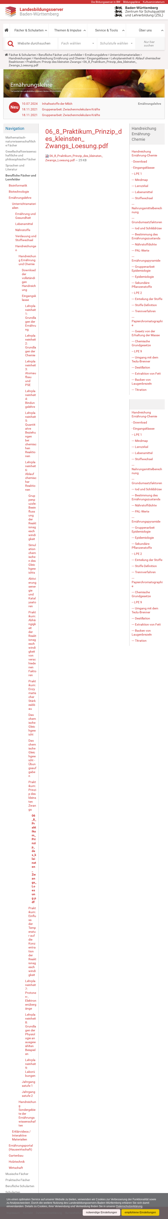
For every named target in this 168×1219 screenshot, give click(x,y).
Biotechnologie (19, 191)
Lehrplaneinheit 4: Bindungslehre (30, 398)
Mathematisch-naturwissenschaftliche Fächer (20, 141)
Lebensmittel (24, 224)
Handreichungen (20, 58)
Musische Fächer (16, 1174)
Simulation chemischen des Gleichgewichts (32, 558)
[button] (6, 30)
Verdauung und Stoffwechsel (25, 238)
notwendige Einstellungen (101, 1212)
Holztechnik (17, 1161)
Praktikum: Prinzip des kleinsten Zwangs (53, 61)
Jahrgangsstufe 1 (28, 1083)
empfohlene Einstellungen (140, 1212)
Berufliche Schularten (19, 1186)
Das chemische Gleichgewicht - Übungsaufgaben (32, 758)
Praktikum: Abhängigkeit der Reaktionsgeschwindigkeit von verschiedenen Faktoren (32, 643)
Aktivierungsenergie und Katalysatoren (32, 592)
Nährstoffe (22, 230)
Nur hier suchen (149, 43)
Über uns (145, 30)
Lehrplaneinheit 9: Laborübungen (30, 1067)
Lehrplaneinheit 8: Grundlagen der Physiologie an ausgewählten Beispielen (30, 1034)
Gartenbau (16, 1155)
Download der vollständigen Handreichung (29, 279)
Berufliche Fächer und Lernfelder (60, 55)
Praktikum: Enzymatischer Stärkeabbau (32, 694)
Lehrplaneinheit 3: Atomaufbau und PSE (30, 373)
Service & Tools (106, 30)
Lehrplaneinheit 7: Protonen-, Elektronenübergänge (30, 994)
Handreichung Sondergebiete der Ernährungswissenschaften (27, 1113)
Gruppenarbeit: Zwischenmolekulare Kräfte (71, 109)
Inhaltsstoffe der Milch (57, 103)
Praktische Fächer (17, 1180)
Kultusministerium (154, 1)
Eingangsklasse (97, 58)
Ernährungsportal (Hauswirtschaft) (21, 1147)
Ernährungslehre (96, 55)
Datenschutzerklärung (129, 1206)
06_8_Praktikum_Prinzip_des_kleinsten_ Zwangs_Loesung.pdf (34, 859)
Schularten (12, 1192)
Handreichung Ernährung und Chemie (59, 58)
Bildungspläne (131, 1)
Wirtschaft (16, 1167)
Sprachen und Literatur (14, 167)
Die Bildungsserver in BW (105, 1)
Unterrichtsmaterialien (125, 55)
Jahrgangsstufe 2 (28, 1093)
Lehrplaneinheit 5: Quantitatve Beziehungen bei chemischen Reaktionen (30, 434)
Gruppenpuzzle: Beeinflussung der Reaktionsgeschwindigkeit (32, 517)
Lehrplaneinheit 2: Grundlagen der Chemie (30, 345)
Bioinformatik (18, 185)
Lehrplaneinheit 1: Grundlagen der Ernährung (30, 317)
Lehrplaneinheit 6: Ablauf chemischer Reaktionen (30, 475)
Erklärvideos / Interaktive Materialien (21, 1135)
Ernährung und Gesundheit (25, 215)
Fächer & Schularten (29, 30)
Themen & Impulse (67, 30)
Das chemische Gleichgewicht (32, 724)
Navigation (14, 128)
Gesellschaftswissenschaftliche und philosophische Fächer (20, 155)
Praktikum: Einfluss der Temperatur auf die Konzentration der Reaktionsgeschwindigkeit (32, 941)
